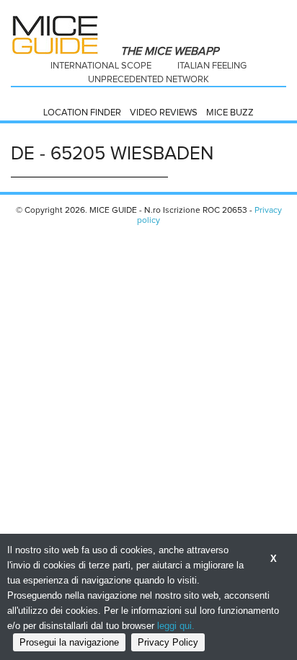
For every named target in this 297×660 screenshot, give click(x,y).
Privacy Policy (168, 642)
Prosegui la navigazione (69, 642)
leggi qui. (176, 625)
